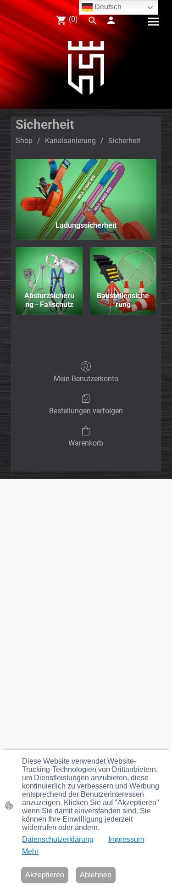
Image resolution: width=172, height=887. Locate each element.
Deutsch (107, 7)
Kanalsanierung (70, 140)
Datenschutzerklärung (58, 839)
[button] (92, 20)
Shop (24, 140)
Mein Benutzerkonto (86, 378)
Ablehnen (95, 875)
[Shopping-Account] (111, 20)
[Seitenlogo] (86, 68)
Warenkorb (85, 443)
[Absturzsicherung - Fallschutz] (49, 267)
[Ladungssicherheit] (86, 186)
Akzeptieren (44, 875)
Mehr (30, 851)
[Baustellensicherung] (123, 267)
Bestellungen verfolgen (86, 410)
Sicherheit (124, 140)
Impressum (126, 839)
